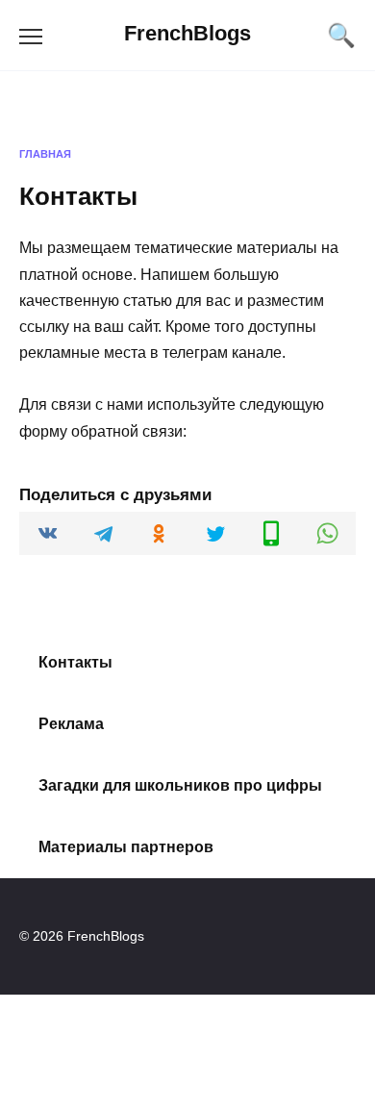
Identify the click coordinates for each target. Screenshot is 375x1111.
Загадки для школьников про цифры (180, 785)
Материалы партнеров (125, 847)
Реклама (71, 724)
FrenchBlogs (187, 33)
